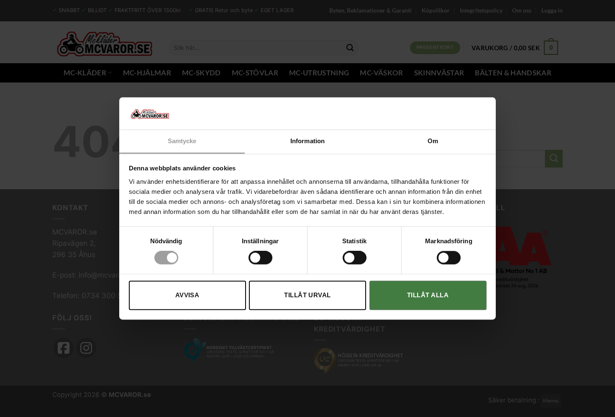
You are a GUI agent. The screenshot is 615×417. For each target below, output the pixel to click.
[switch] (260, 258)
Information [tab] (307, 140)
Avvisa (187, 295)
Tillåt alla (427, 295)
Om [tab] (433, 140)
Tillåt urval (307, 295)
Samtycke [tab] (182, 140)
